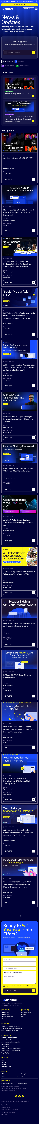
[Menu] (36, 8)
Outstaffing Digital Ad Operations (11, 1028)
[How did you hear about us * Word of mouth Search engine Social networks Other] (19, 973)
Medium (3, 1076)
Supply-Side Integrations (9, 1040)
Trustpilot (24, 1074)
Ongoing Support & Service (9, 1030)
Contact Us (28, 9)
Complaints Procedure (8, 1112)
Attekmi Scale (5, 1014)
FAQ (22, 1016)
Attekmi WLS (5, 1019)
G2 (22, 1076)
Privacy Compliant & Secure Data (11, 1048)
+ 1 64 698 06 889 (21, 1083)
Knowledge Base (6, 1066)
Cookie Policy (5, 1114)
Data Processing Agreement (9, 1110)
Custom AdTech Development (10, 1026)
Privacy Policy (31, 986)
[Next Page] (19, 916)
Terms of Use (5, 1105)
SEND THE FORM (11, 991)
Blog (2, 1060)
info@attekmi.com (7, 1083)
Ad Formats (5, 1044)
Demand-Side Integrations (9, 1037)
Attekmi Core (5, 1012)
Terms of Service (19, 986)
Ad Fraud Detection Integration (10, 1042)
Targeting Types (6, 1053)
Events (3, 1062)
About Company (26, 1012)
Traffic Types (5, 1046)
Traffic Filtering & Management (10, 1050)
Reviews (23, 1014)
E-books (4, 1064)
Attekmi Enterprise (7, 1016)
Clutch (3, 1074)
